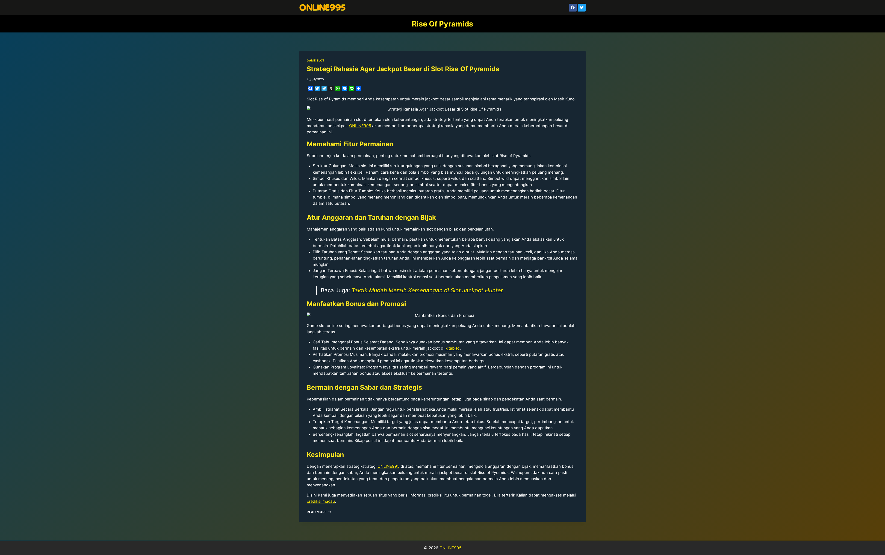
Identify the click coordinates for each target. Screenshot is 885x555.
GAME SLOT (315, 60)
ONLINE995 (360, 125)
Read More (319, 512)
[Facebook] (573, 8)
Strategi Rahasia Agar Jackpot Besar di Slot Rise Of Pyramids (403, 69)
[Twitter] (582, 8)
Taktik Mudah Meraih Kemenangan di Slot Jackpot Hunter (427, 290)
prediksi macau (321, 501)
